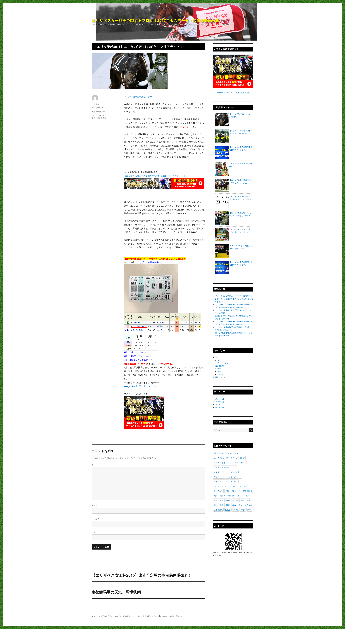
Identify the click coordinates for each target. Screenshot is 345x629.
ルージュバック (220, 486)
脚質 (228, 505)
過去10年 (248, 505)
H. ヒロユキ (96, 104)
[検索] (251, 430)
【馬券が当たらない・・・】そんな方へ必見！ (233, 92)
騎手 (249, 509)
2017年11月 (219, 399)
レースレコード (235, 486)
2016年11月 (219, 402)
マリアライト (108, 115)
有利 (228, 500)
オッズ (220, 369)
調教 (234, 505)
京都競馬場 (247, 491)
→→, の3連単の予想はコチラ (138, 96)
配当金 (228, 509)
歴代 (215, 505)
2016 (236, 453)
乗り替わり (218, 491)
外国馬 (246, 495)
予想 (93, 111)
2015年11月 (219, 404)
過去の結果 (218, 509)
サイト (94, 532)
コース (216, 462)
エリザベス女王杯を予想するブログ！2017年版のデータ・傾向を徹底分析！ (157, 20)
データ (216, 467)
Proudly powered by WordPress (168, 616)
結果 (222, 505)
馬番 (243, 509)
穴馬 (98, 118)
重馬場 (103, 118)
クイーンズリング (238, 458)
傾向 (215, 495)
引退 (215, 500)
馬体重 (236, 509)
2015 (93, 115)
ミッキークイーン (234, 476)
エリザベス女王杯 (221, 458)
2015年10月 (219, 407)
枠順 (219, 371)
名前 (94, 505)
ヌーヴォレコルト (229, 467)
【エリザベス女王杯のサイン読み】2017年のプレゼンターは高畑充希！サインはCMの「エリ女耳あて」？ (234, 299)
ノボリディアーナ (221, 472)
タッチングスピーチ (238, 462)
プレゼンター (236, 472)
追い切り (220, 374)
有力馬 (235, 500)
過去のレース (220, 377)
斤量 (222, 500)
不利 (245, 486)
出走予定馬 (100, 111)
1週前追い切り (219, 453)
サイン (220, 360)
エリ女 (99, 115)
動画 (239, 495)
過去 (240, 505)
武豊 (248, 500)
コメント (95, 464)
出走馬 (222, 495)
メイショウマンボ (221, 481)
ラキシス (234, 481)
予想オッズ (236, 491)
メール (95, 518)
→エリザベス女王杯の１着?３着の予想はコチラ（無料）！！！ (154, 175)
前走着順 (231, 495)
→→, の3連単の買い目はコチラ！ (140, 386)
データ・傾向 (222, 363)
